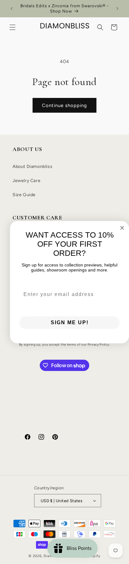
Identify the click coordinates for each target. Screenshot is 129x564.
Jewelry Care (26, 180)
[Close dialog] (122, 228)
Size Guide (24, 194)
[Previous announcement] (11, 8)
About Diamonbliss (32, 166)
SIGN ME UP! (70, 322)
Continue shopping (64, 105)
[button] (12, 27)
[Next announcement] (117, 8)
